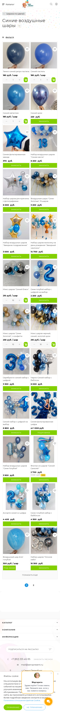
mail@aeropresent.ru (32, 664)
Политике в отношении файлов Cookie (22, 700)
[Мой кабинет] (56, 4)
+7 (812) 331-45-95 (20, 659)
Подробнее (44, 433)
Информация (10, 637)
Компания (8, 630)
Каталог (7, 623)
